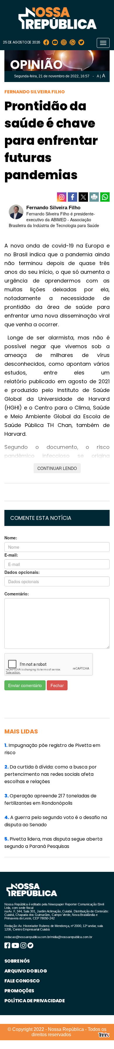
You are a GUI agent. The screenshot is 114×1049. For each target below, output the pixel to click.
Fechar (57, 685)
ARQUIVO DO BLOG (25, 971)
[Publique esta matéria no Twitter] (83, 197)
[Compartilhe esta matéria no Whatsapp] (105, 197)
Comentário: (16, 594)
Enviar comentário (25, 685)
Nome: (10, 538)
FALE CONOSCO (22, 980)
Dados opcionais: (22, 572)
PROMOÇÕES (19, 990)
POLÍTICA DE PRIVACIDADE (34, 1000)
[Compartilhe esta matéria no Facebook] (72, 197)
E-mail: (11, 555)
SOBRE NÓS (17, 961)
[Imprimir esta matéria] (94, 197)
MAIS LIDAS (21, 731)
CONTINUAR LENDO (57, 468)
